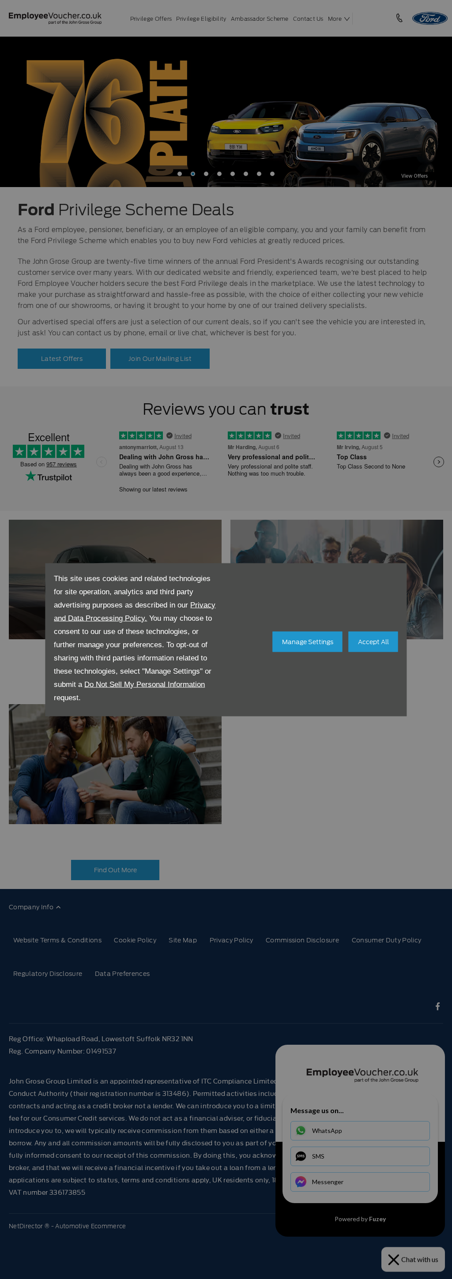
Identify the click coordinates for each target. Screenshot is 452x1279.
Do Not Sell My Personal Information (144, 684)
